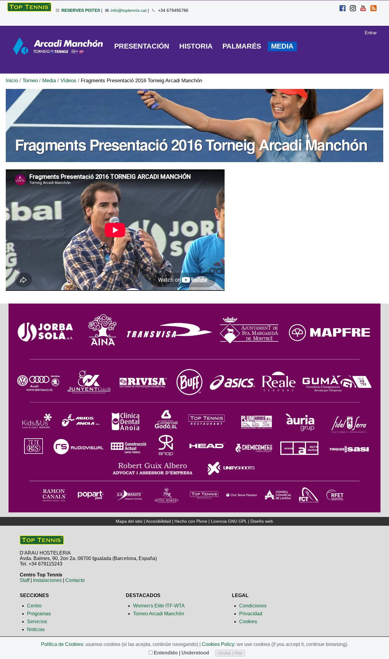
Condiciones (253, 605)
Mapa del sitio (129, 521)
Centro (34, 605)
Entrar (371, 32)
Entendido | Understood (181, 652)
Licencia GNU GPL (229, 521)
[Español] (29, 7)
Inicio (12, 80)
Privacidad (250, 613)
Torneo (30, 80)
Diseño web (261, 521)
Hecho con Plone (190, 521)
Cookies (248, 621)
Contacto (75, 580)
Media (49, 80)
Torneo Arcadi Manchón (158, 613)
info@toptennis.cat (128, 10)
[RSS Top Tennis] (373, 8)
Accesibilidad (158, 521)
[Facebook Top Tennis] (342, 8)
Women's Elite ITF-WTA (159, 605)
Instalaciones (47, 580)
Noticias (36, 629)
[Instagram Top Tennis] (352, 8)
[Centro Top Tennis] (42, 542)
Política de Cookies (62, 644)
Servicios (37, 621)
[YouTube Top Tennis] (363, 8)
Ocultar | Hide (230, 653)
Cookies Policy (218, 644)
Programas (39, 613)
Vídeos (68, 80)
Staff (24, 580)
